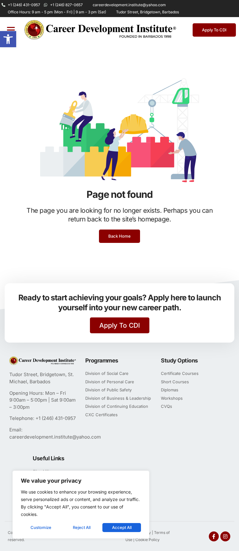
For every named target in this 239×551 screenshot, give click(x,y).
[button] (8, 39)
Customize (40, 527)
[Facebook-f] (214, 536)
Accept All (122, 527)
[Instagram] (225, 536)
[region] (80, 505)
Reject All (82, 527)
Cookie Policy (147, 539)
